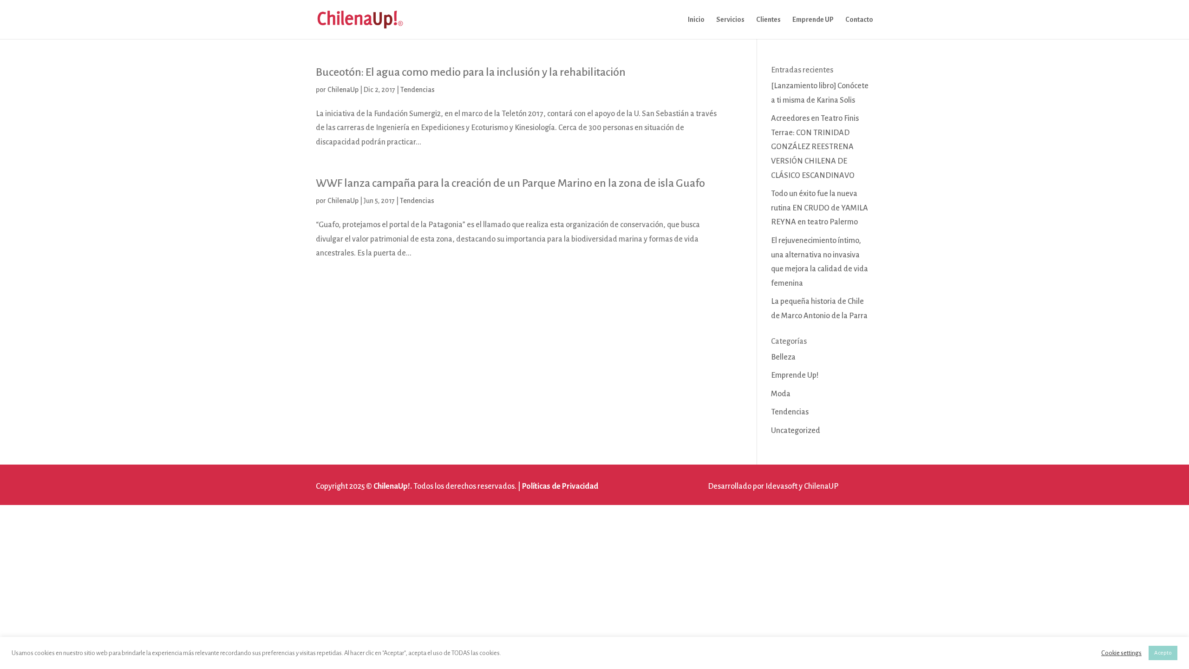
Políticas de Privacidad (560, 486)
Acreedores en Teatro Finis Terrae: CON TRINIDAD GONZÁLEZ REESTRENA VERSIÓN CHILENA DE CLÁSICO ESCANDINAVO (815, 146)
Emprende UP (813, 19)
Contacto (859, 19)
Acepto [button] (1163, 653)
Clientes (768, 19)
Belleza (783, 357)
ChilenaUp (343, 89)
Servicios (730, 19)
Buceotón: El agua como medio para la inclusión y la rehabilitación (471, 72)
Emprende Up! (795, 375)
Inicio (696, 19)
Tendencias (417, 89)
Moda (780, 394)
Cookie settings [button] (1121, 652)
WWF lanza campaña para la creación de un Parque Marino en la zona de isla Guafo (510, 183)
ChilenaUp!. (392, 486)
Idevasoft (781, 486)
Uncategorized (795, 430)
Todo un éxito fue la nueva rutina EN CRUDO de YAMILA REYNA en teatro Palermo (819, 208)
